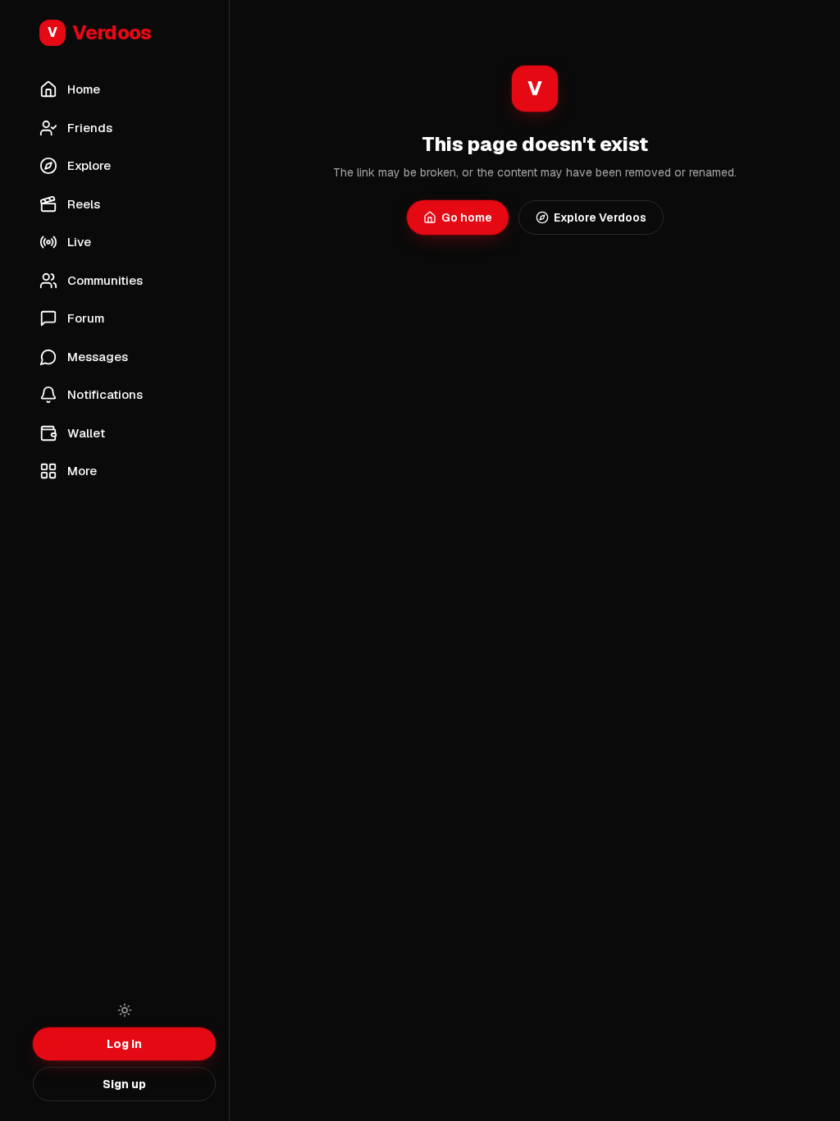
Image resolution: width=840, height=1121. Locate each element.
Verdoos (100, 32)
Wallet (86, 433)
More (82, 470)
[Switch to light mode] (125, 1010)
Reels (83, 204)
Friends (89, 127)
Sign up (124, 1084)
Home (83, 89)
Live (79, 241)
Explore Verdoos (600, 217)
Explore (89, 165)
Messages (97, 356)
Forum (85, 318)
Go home (466, 217)
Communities (105, 280)
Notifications (105, 394)
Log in (124, 1043)
